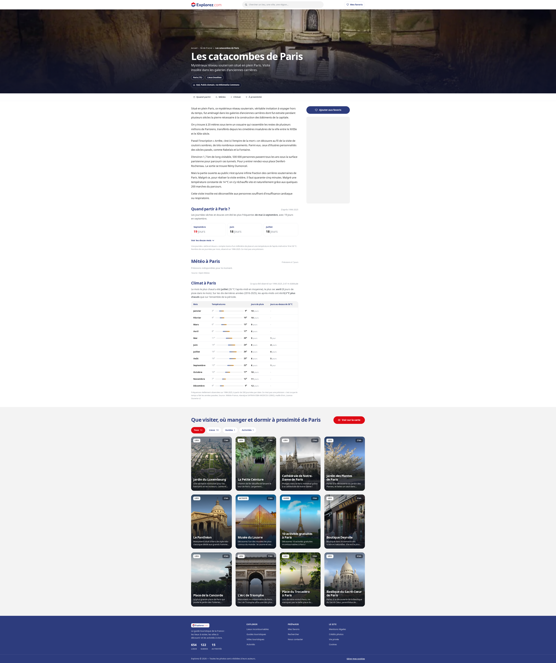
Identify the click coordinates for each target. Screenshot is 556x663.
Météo (222, 97)
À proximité (255, 97)
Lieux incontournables (258, 629)
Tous (198, 430)
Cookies (333, 644)
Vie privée (334, 639)
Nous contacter (295, 639)
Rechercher (293, 634)
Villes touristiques (255, 639)
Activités (248, 430)
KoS (198, 85)
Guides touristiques (256, 634)
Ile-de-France (206, 48)
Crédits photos (336, 634)
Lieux (214, 430)
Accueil (194, 48)
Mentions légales (337, 629)
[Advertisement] (328, 160)
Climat (237, 97)
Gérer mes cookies (356, 659)
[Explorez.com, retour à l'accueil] (206, 5)
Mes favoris (293, 629)
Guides (230, 430)
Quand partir (203, 97)
